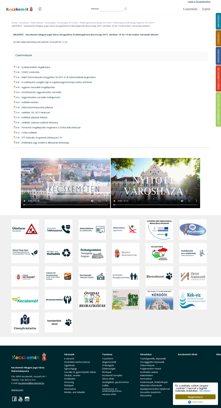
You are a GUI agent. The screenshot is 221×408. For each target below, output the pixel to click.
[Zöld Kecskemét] (25, 300)
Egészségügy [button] (70, 368)
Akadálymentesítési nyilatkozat (155, 388)
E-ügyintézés (190, 9)
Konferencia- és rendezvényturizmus (112, 389)
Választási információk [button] (151, 385)
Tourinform (107, 358)
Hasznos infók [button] (109, 394)
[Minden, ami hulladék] (58, 253)
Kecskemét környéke (112, 375)
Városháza (146, 354)
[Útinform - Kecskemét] (25, 229)
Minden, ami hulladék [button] (74, 392)
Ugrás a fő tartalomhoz (199, 1)
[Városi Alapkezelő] (193, 276)
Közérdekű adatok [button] (149, 372)
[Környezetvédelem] (58, 300)
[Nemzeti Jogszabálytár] (126, 253)
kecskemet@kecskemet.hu (31, 383)
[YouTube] (21, 398)
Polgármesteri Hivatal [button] (150, 368)
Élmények (106, 372)
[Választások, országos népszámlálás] (159, 253)
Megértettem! (195, 397)
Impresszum (17, 389)
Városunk (69, 354)
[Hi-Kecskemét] (193, 229)
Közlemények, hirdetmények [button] (154, 382)
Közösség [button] (69, 382)
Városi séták (108, 378)
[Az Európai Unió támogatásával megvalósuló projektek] (159, 229)
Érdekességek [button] (108, 368)
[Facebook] (14, 398)
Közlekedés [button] (69, 378)
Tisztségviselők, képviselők (153, 358)
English (206, 9)
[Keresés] (125, 9)
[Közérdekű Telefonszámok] (58, 229)
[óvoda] (92, 300)
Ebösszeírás (146, 395)
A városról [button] (69, 358)
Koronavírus (70, 388)
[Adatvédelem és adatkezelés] (92, 229)
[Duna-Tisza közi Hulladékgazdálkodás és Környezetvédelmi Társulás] (25, 253)
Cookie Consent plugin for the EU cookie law (195, 402)
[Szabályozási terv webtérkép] (193, 253)
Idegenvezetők (109, 362)
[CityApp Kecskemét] (25, 276)
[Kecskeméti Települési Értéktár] (92, 276)
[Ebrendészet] (159, 276)
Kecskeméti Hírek (187, 354)
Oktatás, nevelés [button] (72, 375)
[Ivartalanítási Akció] (58, 323)
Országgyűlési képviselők (152, 362)
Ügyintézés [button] (69, 365)
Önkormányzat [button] (147, 365)
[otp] (126, 300)
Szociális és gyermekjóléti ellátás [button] (80, 372)
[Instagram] (27, 398)
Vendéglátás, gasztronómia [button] (115, 382)
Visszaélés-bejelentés (150, 392)
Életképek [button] (69, 385)
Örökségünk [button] (108, 365)
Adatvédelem (146, 375)
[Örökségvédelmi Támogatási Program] (92, 253)
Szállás (105, 385)
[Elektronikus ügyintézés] (126, 229)
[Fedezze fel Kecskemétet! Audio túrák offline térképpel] (58, 276)
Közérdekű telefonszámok (77, 362)
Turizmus (107, 354)
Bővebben (205, 390)
